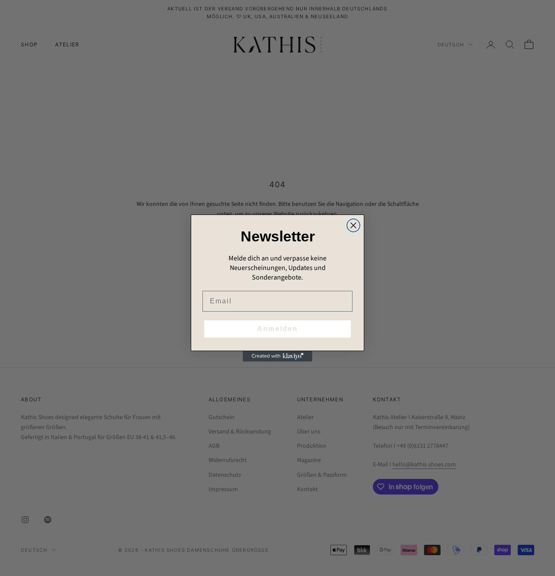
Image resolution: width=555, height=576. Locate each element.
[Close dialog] (353, 225)
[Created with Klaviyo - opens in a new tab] (277, 356)
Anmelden (277, 328)
